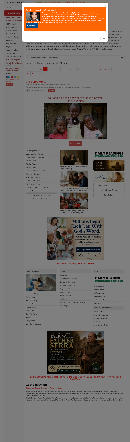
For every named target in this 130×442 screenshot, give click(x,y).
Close (103, 38)
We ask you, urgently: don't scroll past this (41, 10)
